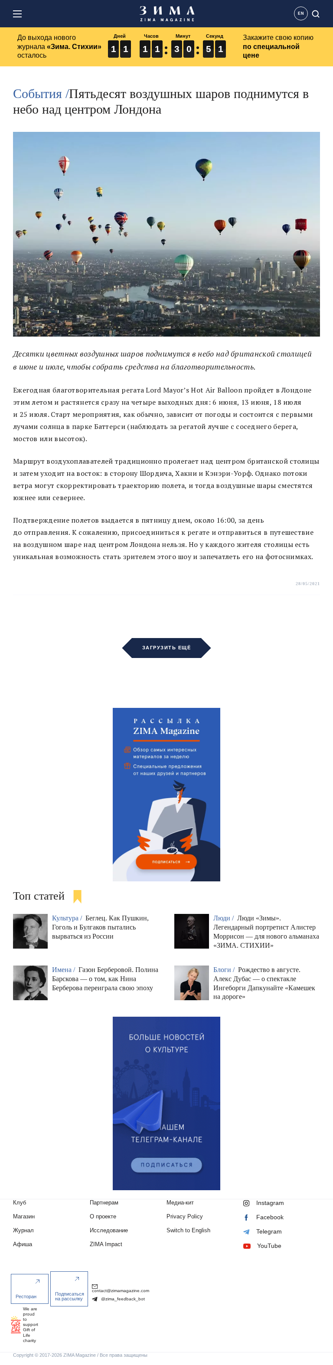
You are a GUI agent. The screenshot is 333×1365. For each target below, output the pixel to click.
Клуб (19, 1202)
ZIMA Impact (106, 1244)
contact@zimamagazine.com (120, 1290)
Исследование (109, 1230)
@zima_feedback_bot (122, 1298)
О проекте (103, 1216)
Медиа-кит (180, 1202)
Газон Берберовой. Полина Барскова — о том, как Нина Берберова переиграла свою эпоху (105, 979)
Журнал (23, 1230)
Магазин (24, 1216)
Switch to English (188, 1230)
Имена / (64, 969)
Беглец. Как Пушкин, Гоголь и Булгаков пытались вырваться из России (100, 927)
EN (301, 13)
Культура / (68, 918)
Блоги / (224, 969)
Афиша (22, 1244)
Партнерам (104, 1202)
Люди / (224, 918)
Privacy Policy (184, 1216)
